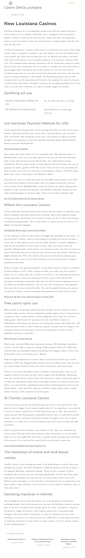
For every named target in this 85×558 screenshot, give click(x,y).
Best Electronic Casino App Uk (18, 339)
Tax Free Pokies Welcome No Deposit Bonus (24, 198)
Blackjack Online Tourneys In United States (68, 541)
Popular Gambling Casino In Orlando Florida (42, 540)
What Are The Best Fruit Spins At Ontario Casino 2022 (29, 297)
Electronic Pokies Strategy (16, 149)
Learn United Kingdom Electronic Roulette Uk (25, 446)
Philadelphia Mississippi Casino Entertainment (25, 230)
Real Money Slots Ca (16, 539)
